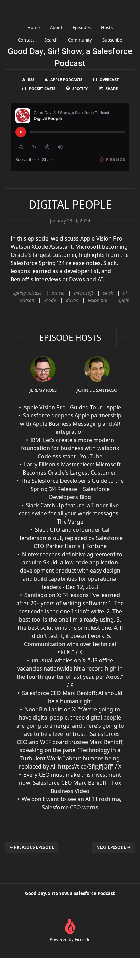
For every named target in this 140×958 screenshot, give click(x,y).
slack (108, 293)
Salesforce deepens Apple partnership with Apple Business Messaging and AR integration (71, 423)
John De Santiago (97, 390)
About (56, 27)
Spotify (80, 88)
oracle (58, 293)
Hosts (107, 27)
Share (112, 88)
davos (72, 300)
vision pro (98, 300)
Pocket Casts (42, 88)
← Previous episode (31, 847)
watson (26, 300)
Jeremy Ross (43, 390)
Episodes (82, 27)
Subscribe (112, 40)
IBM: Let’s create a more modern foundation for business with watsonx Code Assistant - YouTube (70, 448)
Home (33, 27)
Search (51, 40)
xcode (50, 300)
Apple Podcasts (66, 79)
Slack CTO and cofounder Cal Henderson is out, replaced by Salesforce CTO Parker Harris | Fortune (70, 538)
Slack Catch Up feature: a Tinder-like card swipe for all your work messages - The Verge (70, 513)
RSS (31, 79)
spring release (27, 293)
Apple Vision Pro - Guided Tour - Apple (72, 407)
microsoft (83, 293)
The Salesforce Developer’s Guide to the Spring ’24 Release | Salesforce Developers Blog (72, 489)
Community (80, 40)
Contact (26, 40)
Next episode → (113, 847)
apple (123, 300)
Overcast (109, 79)
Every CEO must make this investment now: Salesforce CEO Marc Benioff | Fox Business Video (70, 783)
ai (125, 293)
